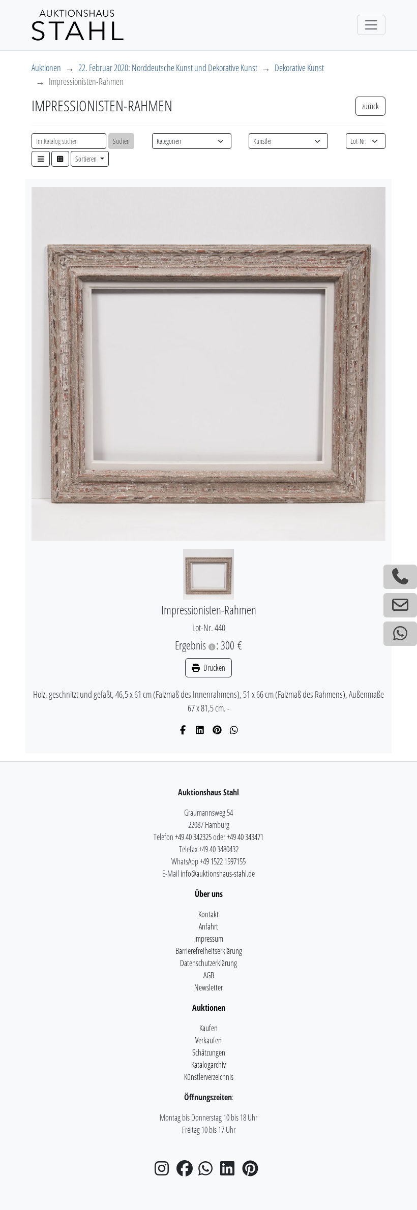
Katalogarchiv (208, 1064)
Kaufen (208, 1028)
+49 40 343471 (245, 837)
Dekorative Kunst (299, 67)
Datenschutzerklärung (208, 963)
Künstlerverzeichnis (208, 1076)
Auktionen (46, 67)
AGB (208, 975)
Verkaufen (208, 1040)
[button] (41, 159)
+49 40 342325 (193, 837)
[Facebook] (183, 730)
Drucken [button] (213, 667)
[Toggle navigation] (371, 25)
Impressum (208, 938)
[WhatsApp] (234, 730)
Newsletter (208, 987)
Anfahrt (208, 926)
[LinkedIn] (200, 730)
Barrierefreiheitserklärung (208, 950)
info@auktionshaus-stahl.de (218, 873)
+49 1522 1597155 (223, 861)
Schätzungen (208, 1052)
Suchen (121, 141)
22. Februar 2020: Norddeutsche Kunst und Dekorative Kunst (167, 67)
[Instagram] (165, 1171)
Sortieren (86, 159)
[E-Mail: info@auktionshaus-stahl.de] (400, 605)
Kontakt (208, 914)
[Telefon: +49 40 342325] (400, 577)
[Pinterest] (217, 730)
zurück (370, 106)
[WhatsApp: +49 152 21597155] (400, 634)
